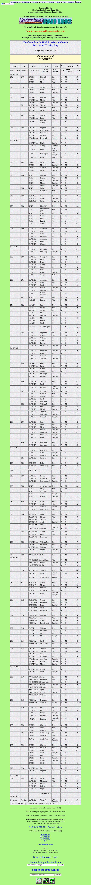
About (78, 2)
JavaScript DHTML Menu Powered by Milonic (45, 827)
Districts (44, 2)
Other (64, 2)
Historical (51, 2)
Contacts (71, 2)
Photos (58, 2)
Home (12, 2)
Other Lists (35, 2)
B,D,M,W (17, 2)
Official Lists (26, 2)
